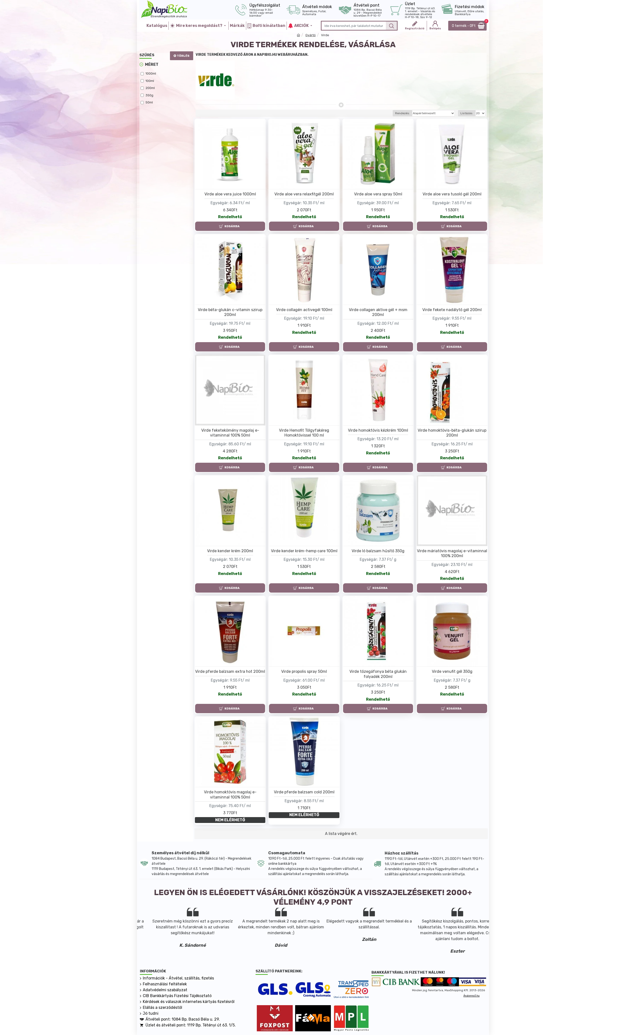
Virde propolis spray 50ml (304, 671)
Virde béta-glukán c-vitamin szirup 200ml (230, 312)
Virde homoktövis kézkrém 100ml (378, 430)
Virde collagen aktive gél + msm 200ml (378, 312)
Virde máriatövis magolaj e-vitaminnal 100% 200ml (452, 553)
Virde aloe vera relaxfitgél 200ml (304, 194)
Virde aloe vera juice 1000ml (230, 194)
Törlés (183, 55)
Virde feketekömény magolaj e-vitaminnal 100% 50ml (230, 433)
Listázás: (466, 113)
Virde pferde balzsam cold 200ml (304, 792)
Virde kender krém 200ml (230, 551)
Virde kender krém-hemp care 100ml (304, 551)
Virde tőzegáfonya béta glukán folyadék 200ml (378, 674)
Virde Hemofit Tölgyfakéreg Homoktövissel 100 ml (304, 433)
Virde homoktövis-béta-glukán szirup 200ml (452, 433)
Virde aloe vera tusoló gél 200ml (452, 194)
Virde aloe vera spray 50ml (378, 194)
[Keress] (391, 26)
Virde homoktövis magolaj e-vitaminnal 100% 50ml (230, 794)
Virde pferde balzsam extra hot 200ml (230, 671)
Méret (151, 64)
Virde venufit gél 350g (452, 671)
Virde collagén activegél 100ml (304, 309)
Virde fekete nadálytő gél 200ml (452, 309)
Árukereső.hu (471, 995)
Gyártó (310, 35)
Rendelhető (230, 216)
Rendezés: (402, 113)
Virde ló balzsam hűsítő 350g (378, 551)
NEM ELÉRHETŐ (230, 820)
